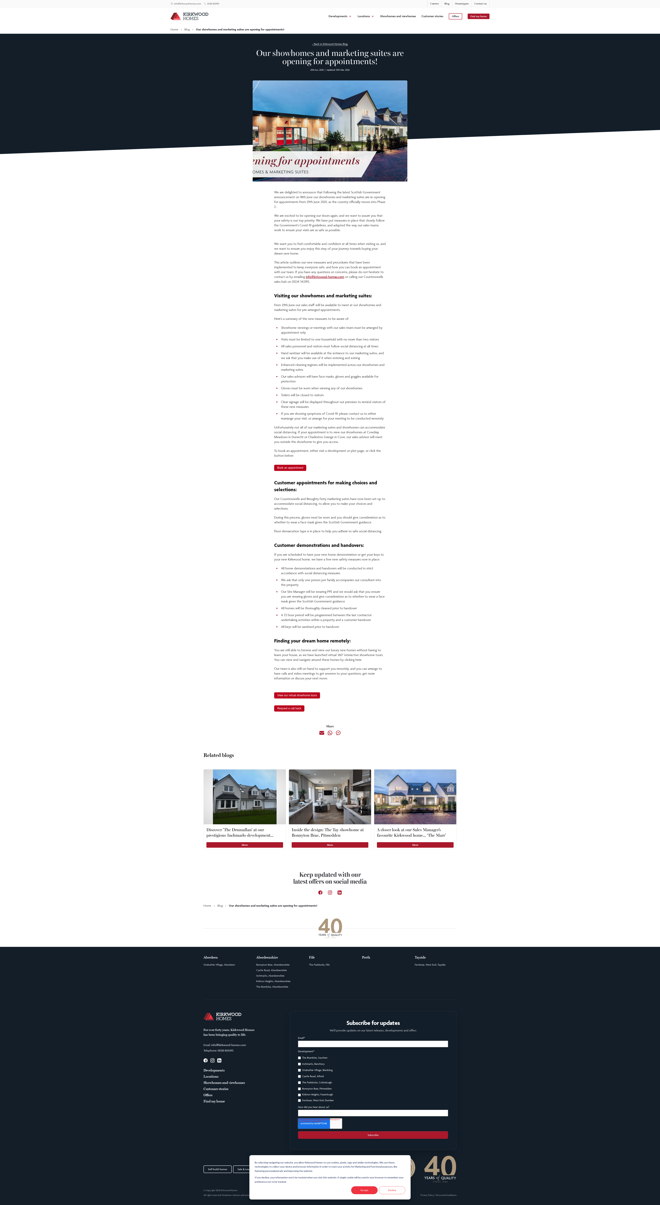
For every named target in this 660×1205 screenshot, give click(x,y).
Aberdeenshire (267, 957)
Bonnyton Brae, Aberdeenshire (273, 964)
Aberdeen (211, 957)
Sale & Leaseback (247, 1169)
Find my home (478, 16)
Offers (455, 16)
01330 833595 (225, 1050)
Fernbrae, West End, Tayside (430, 964)
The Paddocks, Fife (319, 964)
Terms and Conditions (446, 1195)
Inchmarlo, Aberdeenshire (270, 975)
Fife (312, 957)
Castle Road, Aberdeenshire (271, 970)
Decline (392, 1190)
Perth (366, 957)
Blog (187, 29)
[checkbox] (373, 1079)
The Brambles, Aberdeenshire (272, 986)
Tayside (420, 957)
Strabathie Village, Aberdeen (219, 964)
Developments (338, 16)
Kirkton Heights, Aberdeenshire (273, 981)
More (245, 844)
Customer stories (432, 16)
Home (174, 29)
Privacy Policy (427, 1195)
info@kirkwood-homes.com (325, 277)
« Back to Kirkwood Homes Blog (330, 44)
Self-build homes (217, 1169)
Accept (364, 1190)
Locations (364, 16)
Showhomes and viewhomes (398, 16)
